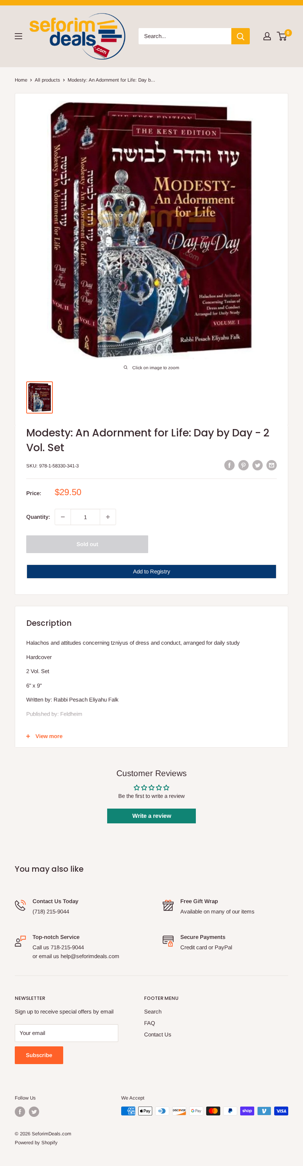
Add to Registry (151, 571)
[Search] (240, 36)
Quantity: (38, 517)
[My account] (267, 36)
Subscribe (39, 1055)
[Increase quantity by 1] (108, 517)
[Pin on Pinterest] (243, 465)
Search (152, 1011)
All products (47, 80)
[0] (282, 36)
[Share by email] (271, 465)
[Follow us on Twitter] (34, 1112)
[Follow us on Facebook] (20, 1112)
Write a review (151, 816)
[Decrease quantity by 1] (63, 517)
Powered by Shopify (36, 1142)
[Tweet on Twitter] (257, 465)
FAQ (149, 1023)
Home (21, 80)
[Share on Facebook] (229, 465)
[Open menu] (18, 36)
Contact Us (157, 1034)
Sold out (87, 544)
